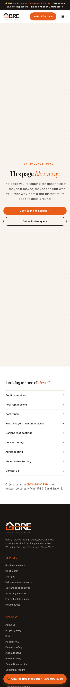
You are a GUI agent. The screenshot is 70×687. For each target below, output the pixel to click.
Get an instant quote (35, 221)
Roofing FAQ (12, 641)
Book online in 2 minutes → (47, 6)
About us (10, 624)
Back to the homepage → (35, 210)
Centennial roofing (15, 669)
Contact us (12, 470)
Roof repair (12, 414)
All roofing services (16, 593)
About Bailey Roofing (18, 461)
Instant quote (12, 604)
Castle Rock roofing (16, 664)
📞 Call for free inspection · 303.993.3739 (35, 679)
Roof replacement (16, 404)
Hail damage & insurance (18, 582)
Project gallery (13, 630)
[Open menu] (63, 16)
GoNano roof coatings (18, 432)
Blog (7, 636)
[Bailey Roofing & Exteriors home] (11, 16)
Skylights (10, 576)
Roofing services (15, 395)
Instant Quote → (43, 16)
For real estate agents (17, 599)
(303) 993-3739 (37, 484)
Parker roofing (13, 658)
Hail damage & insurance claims (24, 423)
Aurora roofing (14, 451)
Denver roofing (14, 442)
